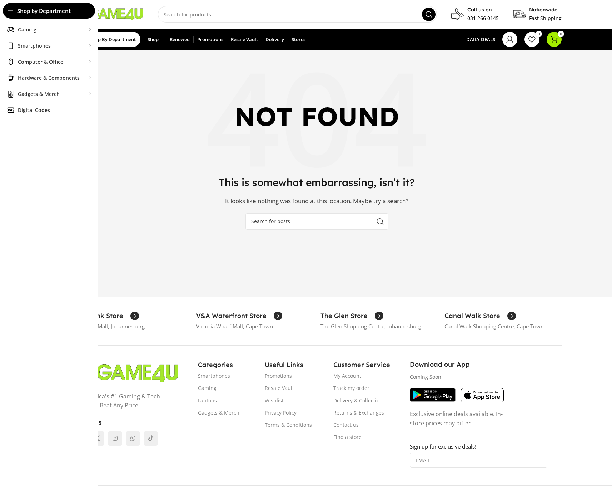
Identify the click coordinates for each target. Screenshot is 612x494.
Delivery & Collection (358, 400)
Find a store (347, 437)
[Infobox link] (475, 14)
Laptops (207, 400)
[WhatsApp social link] (133, 438)
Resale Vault (279, 388)
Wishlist (274, 400)
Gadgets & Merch (218, 412)
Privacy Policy (281, 412)
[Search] (429, 14)
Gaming (207, 388)
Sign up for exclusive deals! (443, 446)
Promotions (278, 375)
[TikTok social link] (151, 438)
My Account (347, 375)
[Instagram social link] (115, 438)
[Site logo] (108, 13)
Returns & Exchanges (358, 412)
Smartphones (214, 375)
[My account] (510, 39)
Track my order (351, 388)
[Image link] (125, 372)
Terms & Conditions (288, 424)
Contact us (346, 424)
